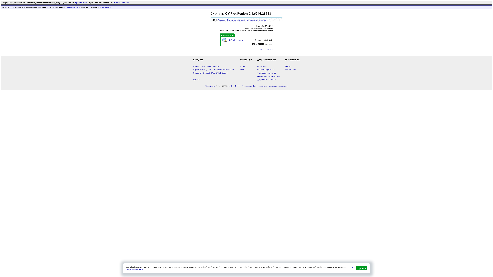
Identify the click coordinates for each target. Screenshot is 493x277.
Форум (242, 66)
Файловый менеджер (266, 73)
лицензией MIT (73, 7)
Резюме (221, 20)
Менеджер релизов (265, 69)
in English (230, 86)
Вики (242, 69)
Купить (196, 79)
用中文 (237, 86)
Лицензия (252, 20)
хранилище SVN (105, 7)
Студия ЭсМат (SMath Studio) (206, 66)
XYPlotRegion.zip (236, 40)
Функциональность (236, 20)
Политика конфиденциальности (254, 86)
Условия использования (278, 86)
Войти (288, 66)
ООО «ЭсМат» (210, 86)
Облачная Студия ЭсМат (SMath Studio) (210, 73)
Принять (362, 268)
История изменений (266, 50)
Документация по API (266, 79)
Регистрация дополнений (268, 76)
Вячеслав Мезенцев (121, 3)
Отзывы (262, 20)
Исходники (262, 66)
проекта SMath (81, 3)
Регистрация (290, 69)
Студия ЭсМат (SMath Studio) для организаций (213, 69)
